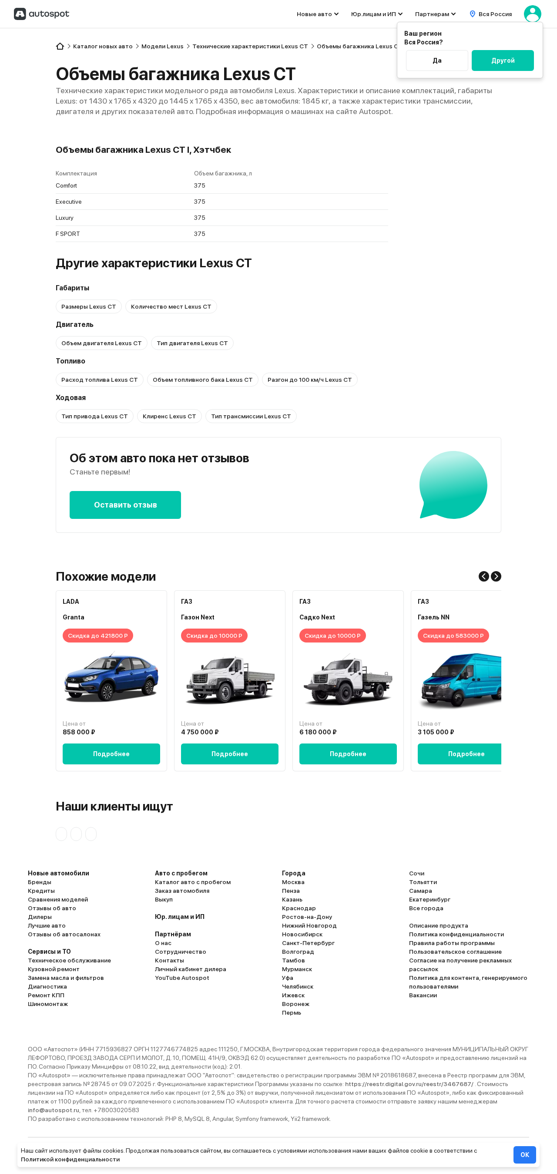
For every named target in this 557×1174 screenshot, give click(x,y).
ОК (524, 1154)
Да (437, 60)
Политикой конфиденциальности (70, 1159)
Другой (503, 60)
